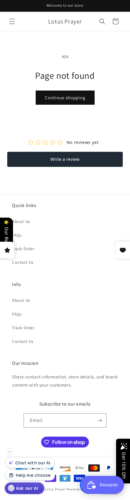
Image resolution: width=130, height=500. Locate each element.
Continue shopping (65, 97)
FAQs (16, 235)
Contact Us (23, 262)
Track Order (23, 248)
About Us (21, 221)
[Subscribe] (99, 420)
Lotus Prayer (55, 489)
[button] (12, 21)
